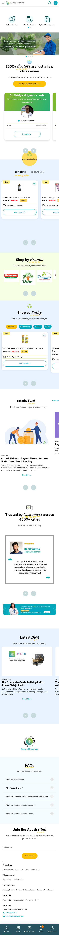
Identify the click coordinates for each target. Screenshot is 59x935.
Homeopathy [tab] (25, 327)
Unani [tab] (47, 327)
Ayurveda (7, 900)
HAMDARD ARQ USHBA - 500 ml (16, 197)
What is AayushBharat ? (15, 779)
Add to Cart (18, 212)
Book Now (26, 134)
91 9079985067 (10, 913)
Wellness (29, 900)
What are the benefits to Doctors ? (21, 805)
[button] (28, 27)
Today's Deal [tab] (37, 171)
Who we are (8, 870)
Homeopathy (18, 900)
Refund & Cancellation (25, 890)
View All (55, 400)
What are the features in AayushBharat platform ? (27, 796)
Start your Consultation (29, 84)
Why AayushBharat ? (14, 788)
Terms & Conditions (45, 890)
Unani (37, 900)
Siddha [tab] (37, 327)
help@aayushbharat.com (14, 916)
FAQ (26, 870)
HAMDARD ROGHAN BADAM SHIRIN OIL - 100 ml (23, 348)
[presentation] (25, 150)
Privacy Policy (8, 890)
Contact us (35, 870)
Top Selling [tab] (19, 171)
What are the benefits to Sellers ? (20, 813)
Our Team (19, 870)
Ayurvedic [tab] (11, 327)
